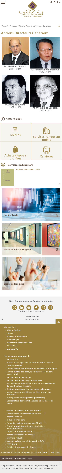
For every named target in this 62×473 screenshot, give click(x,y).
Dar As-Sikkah (11, 215)
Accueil (4, 26)
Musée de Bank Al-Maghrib (17, 249)
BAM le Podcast (14, 330)
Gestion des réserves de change (21, 447)
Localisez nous (32, 316)
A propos (13, 26)
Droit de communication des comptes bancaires (29, 389)
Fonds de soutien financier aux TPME (24, 423)
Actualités (10, 327)
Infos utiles (12, 346)
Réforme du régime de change (21, 435)
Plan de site (6, 453)
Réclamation (12, 359)
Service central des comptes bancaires (24, 380)
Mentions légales (22, 453)
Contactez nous (40, 453)
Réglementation (14, 417)
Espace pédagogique (14, 284)
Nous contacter (32, 319)
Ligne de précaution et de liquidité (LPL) (26, 441)
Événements (12, 349)
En (55, 2)
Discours (10, 333)
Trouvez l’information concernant (22, 411)
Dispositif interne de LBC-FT (20, 432)
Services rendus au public (17, 356)
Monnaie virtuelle (15, 438)
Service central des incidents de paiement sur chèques (32, 369)
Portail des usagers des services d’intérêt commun (30, 363)
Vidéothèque (13, 340)
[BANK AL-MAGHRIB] (31, 9)
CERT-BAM (12, 444)
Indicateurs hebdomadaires (19, 343)
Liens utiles (55, 453)
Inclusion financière (16, 420)
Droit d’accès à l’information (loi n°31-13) (26, 414)
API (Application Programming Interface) (26, 398)
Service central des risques (19, 377)
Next (59, 184)
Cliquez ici (48, 468)
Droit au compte (14, 366)
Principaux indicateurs (17, 337)
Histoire (22, 26)
